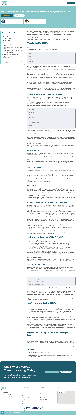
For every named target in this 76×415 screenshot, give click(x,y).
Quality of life (29, 49)
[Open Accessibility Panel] (2, 412)
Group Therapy (43, 397)
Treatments (27, 3)
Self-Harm (5, 45)
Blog (23, 401)
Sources (5, 59)
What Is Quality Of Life (8, 40)
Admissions (46, 3)
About (54, 3)
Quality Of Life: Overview (34, 352)
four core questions (31, 241)
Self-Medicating (7, 44)
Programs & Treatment (26, 393)
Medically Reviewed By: (34, 20)
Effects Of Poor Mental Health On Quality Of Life (12, 48)
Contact (23, 399)
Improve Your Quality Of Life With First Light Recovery (12, 56)
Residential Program (26, 395)
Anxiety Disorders (43, 399)
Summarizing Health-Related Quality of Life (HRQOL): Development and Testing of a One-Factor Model (50, 355)
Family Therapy (43, 395)
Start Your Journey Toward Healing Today (13, 61)
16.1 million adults (58, 31)
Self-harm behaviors (31, 192)
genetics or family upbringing (59, 98)
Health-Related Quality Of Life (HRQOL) (12, 50)
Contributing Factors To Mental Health (12, 42)
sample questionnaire (32, 287)
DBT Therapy (42, 393)
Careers (23, 403)
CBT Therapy (42, 391)
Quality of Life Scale (8, 52)
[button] (23, 33)
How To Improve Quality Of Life (11, 54)
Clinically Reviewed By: (10, 20)
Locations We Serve (26, 397)
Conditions (36, 3)
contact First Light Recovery (44, 346)
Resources (62, 3)
